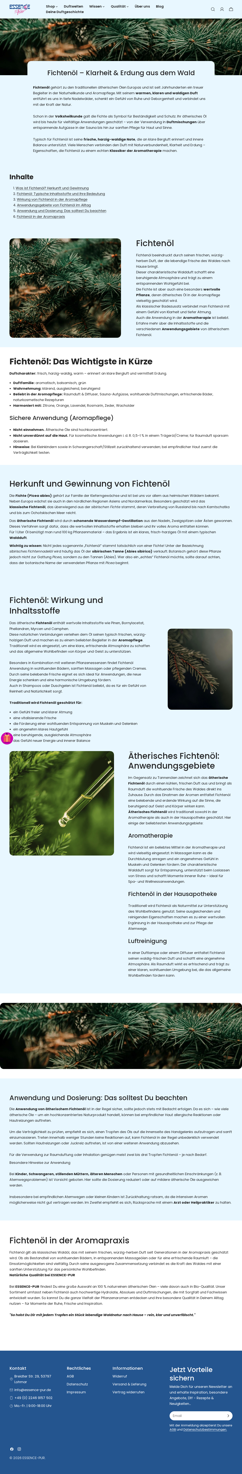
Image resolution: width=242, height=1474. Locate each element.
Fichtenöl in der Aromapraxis (41, 216)
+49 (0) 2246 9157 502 (33, 1397)
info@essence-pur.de (32, 1389)
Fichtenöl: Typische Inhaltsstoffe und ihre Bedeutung (61, 193)
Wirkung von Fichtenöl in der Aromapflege (52, 199)
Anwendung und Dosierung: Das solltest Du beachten (61, 210)
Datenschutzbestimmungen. (205, 1429)
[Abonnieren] (228, 1416)
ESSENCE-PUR (33, 1457)
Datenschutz (77, 1384)
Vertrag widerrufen (128, 1392)
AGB (70, 1376)
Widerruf (119, 1376)
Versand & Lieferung (129, 1384)
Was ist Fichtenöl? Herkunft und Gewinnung (52, 188)
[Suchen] (213, 9)
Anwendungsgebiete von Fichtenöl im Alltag (54, 205)
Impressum (76, 1392)
